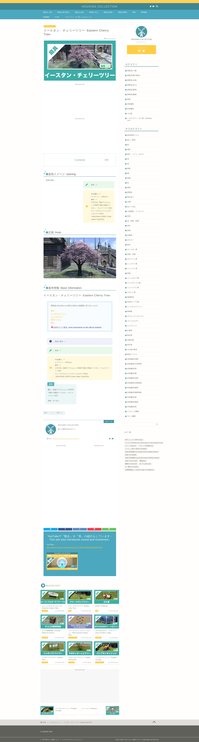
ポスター (130, 240)
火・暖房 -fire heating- (131, 467)
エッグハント (132, 326)
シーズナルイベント (50, 26)
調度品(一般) (47, 12)
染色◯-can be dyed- (131, 461)
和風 (129, 273)
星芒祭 (129, 345)
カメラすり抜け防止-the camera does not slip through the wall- (144, 443)
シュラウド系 (132, 264)
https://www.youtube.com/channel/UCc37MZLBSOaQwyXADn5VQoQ (75, 547)
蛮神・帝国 (131, 254)
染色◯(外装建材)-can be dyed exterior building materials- (142, 458)
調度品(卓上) (94, 12)
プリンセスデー (57, 317)
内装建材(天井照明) (134, 364)
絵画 (129, 230)
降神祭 (129, 311)
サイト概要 (131, 416)
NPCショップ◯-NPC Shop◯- (134, 440)
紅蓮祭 (129, 330)
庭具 (134, 12)
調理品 (129, 192)
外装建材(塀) (132, 373)
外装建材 (46, 17)
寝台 (129, 149)
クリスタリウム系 (134, 283)
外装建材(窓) (132, 407)
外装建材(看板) (132, 402)
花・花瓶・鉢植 (133, 221)
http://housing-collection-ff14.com (66, 438)
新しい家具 (131, 140)
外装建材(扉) (132, 397)
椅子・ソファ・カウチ (135, 154)
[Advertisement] (80, 100)
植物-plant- (61, 413)
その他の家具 (132, 349)
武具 (129, 216)
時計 (129, 225)
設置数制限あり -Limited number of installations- (139, 470)
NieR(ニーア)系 (133, 302)
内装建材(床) (132, 368)
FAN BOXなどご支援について (50, 739)
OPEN (106, 159)
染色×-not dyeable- (50, 413)
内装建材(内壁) (132, 359)
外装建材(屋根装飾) (134, 392)
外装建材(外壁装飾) (134, 383)
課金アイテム (56, 320)
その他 (56, 17)
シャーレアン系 (133, 287)
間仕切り (130, 197)
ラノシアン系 (132, 268)
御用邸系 (130, 297)
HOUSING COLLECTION (99, 6)
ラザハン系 (131, 292)
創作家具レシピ (133, 135)
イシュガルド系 (133, 278)
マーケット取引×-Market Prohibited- (136, 449)
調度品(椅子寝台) (63, 12)
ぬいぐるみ (131, 206)
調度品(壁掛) (108, 12)
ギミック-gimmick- (131, 446)
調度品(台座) (79, 12)
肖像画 (129, 235)
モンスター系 (132, 249)
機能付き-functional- (131, 464)
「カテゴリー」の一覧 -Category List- (78, 17)
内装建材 (144, 12)
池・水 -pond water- (145, 464)
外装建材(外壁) (132, 378)
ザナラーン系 (132, 259)
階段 (129, 168)
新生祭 (129, 335)
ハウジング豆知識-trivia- (146, 446)
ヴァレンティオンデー (135, 316)
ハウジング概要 (133, 411)
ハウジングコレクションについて (71, 739)
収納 (129, 178)
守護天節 (130, 340)
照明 (129, 187)
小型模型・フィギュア (135, 211)
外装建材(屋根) (132, 387)
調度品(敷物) (122, 12)
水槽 (129, 202)
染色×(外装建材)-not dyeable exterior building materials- (141, 452)
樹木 (52, 323)
